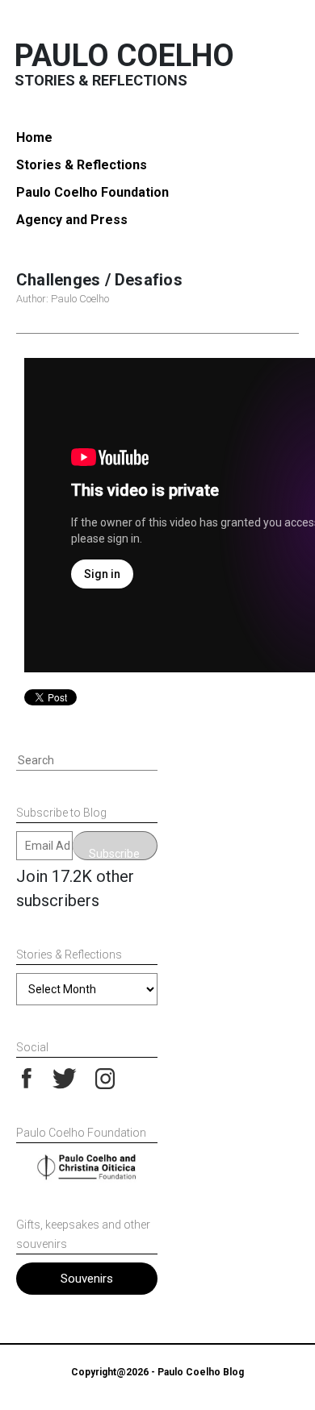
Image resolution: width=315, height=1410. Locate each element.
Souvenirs (87, 1278)
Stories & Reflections (81, 165)
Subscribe (114, 853)
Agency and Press (72, 219)
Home (34, 137)
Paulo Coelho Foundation (92, 192)
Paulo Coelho (124, 55)
